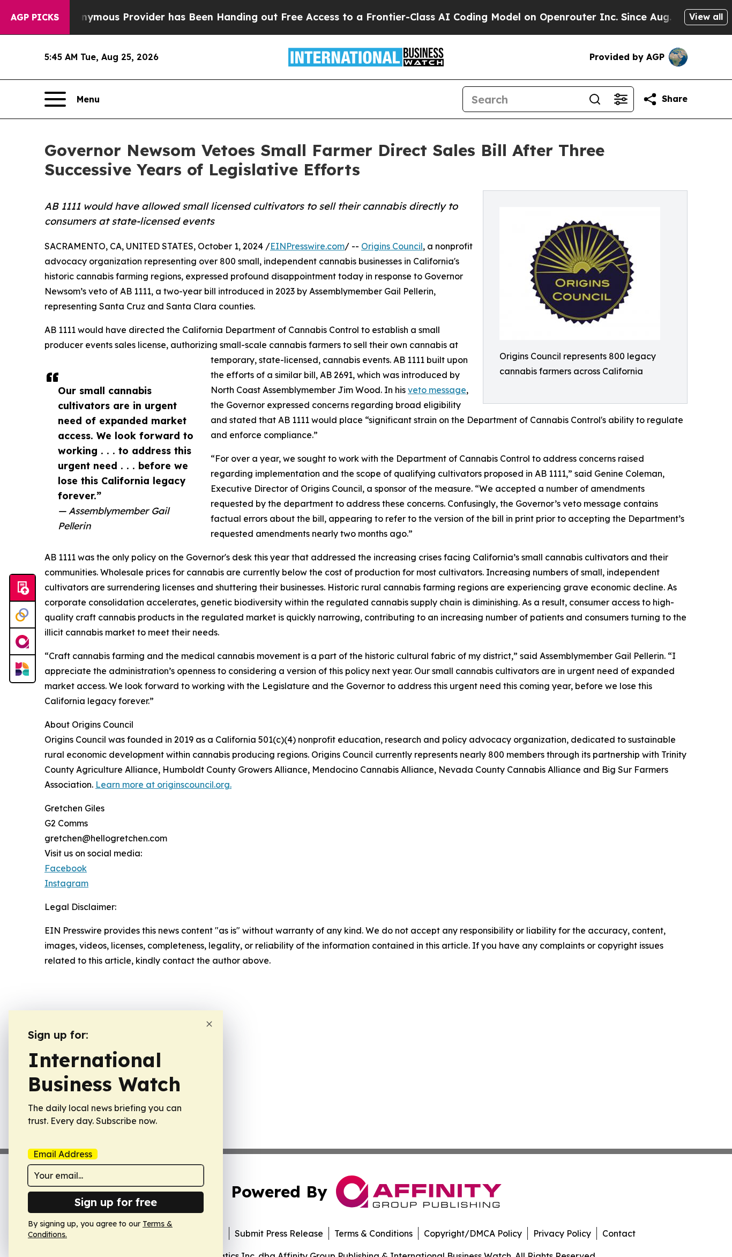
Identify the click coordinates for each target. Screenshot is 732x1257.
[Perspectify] (22, 615)
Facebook (65, 868)
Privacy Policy (562, 1233)
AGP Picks (35, 17)
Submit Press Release (279, 1233)
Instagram (66, 883)
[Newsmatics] (22, 668)
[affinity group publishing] (22, 641)
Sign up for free (115, 1202)
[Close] (209, 1024)
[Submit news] (22, 588)
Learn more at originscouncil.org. (163, 784)
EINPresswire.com (307, 246)
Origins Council (392, 246)
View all (706, 16)
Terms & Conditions (373, 1233)
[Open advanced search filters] (620, 99)
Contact (619, 1233)
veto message (437, 390)
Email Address (62, 1154)
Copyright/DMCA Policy (473, 1233)
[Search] (595, 99)
